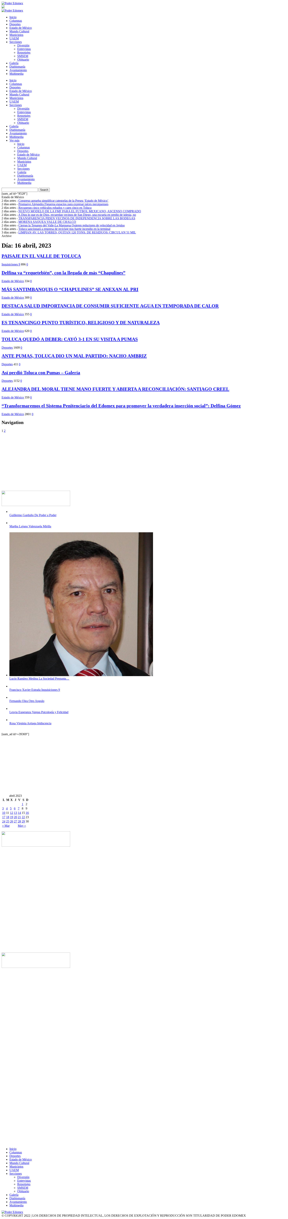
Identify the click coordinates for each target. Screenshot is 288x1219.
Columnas (15, 20)
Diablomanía (17, 66)
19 (11, 817)
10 (3, 812)
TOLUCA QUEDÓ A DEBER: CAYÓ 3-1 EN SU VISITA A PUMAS (70, 339)
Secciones (15, 42)
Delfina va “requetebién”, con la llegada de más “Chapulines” (63, 272)
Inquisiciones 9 (11, 264)
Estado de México (20, 27)
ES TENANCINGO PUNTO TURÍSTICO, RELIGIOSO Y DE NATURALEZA (81, 322)
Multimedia (16, 73)
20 (15, 817)
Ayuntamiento (18, 70)
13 (15, 812)
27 (15, 821)
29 (23, 821)
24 (3, 821)
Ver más (14, 140)
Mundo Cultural (19, 31)
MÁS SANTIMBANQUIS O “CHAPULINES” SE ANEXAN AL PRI (70, 289)
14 (19, 812)
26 (11, 821)
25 (7, 821)
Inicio (12, 17)
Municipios (16, 34)
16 (27, 812)
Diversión (23, 45)
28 (19, 821)
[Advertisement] (119, 460)
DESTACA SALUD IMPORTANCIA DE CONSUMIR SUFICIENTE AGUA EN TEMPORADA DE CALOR (110, 305)
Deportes (15, 24)
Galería (13, 63)
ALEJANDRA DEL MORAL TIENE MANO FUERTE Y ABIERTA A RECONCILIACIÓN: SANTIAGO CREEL (115, 389)
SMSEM (22, 56)
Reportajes (23, 52)
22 (23, 817)
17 (3, 817)
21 (19, 817)
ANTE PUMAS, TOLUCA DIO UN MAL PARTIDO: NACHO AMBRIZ (74, 355)
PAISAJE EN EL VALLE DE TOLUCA (41, 256)
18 (7, 817)
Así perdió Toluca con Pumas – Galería (41, 372)
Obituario (23, 59)
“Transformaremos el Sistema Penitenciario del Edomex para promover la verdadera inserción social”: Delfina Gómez (121, 405)
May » (22, 825)
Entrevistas (24, 49)
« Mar (6, 825)
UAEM (14, 38)
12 (11, 812)
